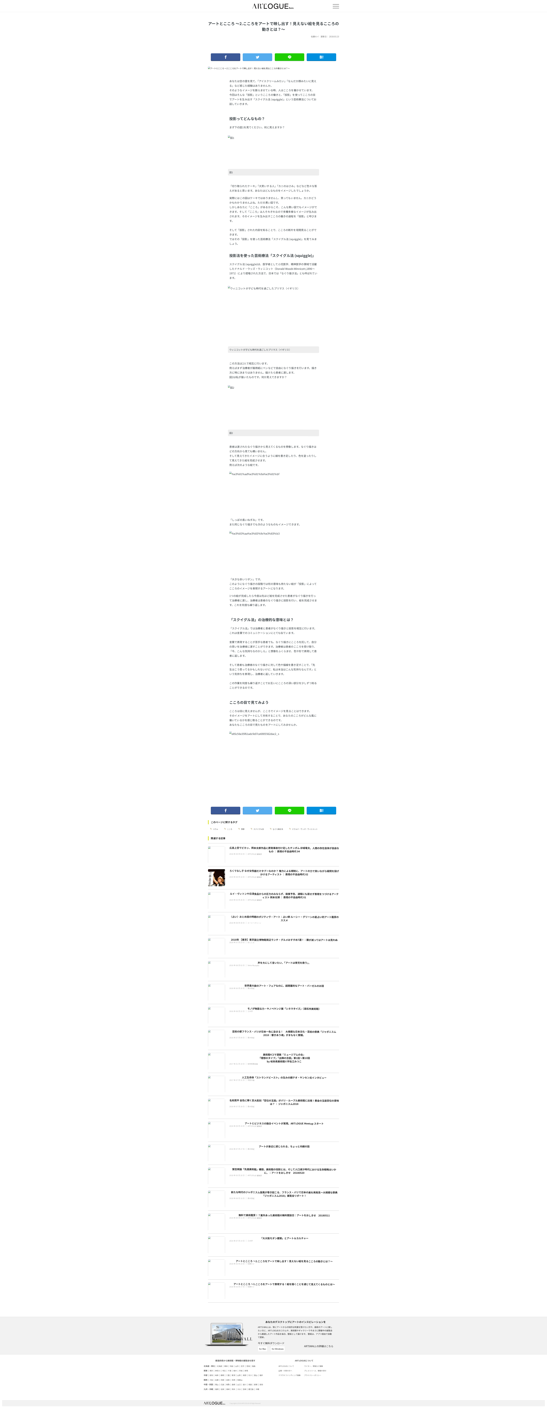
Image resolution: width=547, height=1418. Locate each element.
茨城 (240, 1370)
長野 (244, 1375)
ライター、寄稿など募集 (313, 1366)
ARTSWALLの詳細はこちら (318, 1346)
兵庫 (217, 1380)
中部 (205, 1375)
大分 (239, 1389)
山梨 (239, 1375)
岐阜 (217, 1375)
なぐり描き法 (278, 829)
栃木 (235, 1370)
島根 (233, 1384)
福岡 (217, 1389)
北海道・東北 (209, 1366)
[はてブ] (321, 57)
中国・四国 (208, 1384)
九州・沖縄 (208, 1389)
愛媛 (255, 1384)
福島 (253, 1366)
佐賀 (222, 1389)
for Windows (278, 1348)
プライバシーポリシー (312, 1375)
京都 (222, 1380)
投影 (243, 829)
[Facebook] (225, 57)
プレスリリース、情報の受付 (315, 1370)
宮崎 (244, 1389)
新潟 (233, 1375)
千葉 (229, 1370)
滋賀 (228, 1380)
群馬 (246, 1370)
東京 (211, 1370)
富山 (255, 1375)
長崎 (228, 1389)
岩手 (242, 1366)
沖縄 (257, 1389)
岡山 (217, 1384)
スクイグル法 (259, 829)
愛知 (211, 1375)
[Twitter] (257, 57)
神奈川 (217, 1370)
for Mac (262, 1348)
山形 (237, 1366)
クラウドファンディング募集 (289, 1375)
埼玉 (224, 1370)
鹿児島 (251, 1389)
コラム (215, 829)
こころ (229, 829)
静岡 (222, 1375)
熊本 (233, 1389)
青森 (226, 1366)
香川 (244, 1384)
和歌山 (239, 1380)
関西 (205, 1380)
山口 (239, 1384)
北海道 (219, 1366)
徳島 (250, 1384)
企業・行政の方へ (285, 1370)
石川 (250, 1375)
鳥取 (228, 1384)
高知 (261, 1384)
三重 (228, 1375)
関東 (205, 1370)
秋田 (231, 1366)
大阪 (211, 1380)
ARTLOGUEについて (286, 1366)
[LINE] (289, 57)
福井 (261, 1375)
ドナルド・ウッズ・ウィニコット (305, 829)
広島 (222, 1384)
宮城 (248, 1366)
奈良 (233, 1380)
